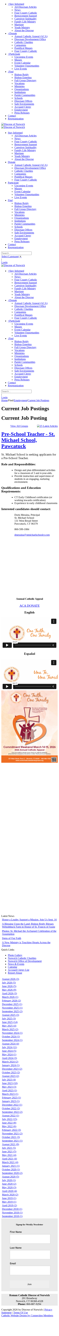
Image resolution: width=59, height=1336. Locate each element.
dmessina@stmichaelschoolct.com (32, 534)
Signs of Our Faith (11, 938)
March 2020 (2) (10, 1194)
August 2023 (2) (10, 1076)
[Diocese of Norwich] (13, 124)
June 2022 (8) (9, 1122)
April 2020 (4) (9, 1191)
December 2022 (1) (12, 1104)
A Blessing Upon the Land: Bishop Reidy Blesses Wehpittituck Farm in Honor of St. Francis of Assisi (28, 925)
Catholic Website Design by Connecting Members (27, 1315)
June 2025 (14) (10, 1022)
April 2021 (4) (9, 1158)
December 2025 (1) (12, 1004)
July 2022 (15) (9, 1119)
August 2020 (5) (10, 1176)
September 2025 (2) (12, 1011)
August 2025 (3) (10, 1015)
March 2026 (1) (10, 997)
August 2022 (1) (10, 1115)
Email (13, 1263)
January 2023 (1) (11, 1101)
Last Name (16, 1247)
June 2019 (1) (9, 1198)
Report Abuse (15, 972)
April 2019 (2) (9, 1205)
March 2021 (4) (10, 1162)
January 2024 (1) (11, 1065)
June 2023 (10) (10, 1083)
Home (4, 400)
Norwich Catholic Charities (22, 958)
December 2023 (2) (12, 1068)
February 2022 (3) (11, 1130)
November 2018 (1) (12, 1212)
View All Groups (19, 426)
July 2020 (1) (9, 1180)
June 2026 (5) (9, 986)
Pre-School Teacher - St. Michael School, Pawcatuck (28, 440)
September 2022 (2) (12, 1112)
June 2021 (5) (9, 1151)
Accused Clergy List (18, 970)
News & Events (16, 964)
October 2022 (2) (11, 1108)
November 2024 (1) (12, 1033)
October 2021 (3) (11, 1137)
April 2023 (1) (9, 1090)
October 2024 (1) (11, 1036)
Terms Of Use (20, 1312)
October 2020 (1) (11, 1169)
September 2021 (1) (12, 1140)
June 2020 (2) (9, 1183)
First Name (16, 1231)
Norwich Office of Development (25, 961)
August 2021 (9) (10, 1144)
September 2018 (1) (12, 1216)
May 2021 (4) (9, 1155)
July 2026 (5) (9, 982)
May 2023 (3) (9, 1086)
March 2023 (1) (10, 1094)
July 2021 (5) (9, 1148)
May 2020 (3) (9, 1187)
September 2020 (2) (12, 1173)
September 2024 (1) (12, 1040)
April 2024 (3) (9, 1058)
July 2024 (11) (9, 1047)
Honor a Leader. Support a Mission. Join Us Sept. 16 (29, 919)
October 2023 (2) (11, 1072)
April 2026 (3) (9, 993)
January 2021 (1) (11, 1166)
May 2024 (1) (9, 1054)
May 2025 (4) (9, 1025)
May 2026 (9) (9, 989)
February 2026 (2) (11, 1000)
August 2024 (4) (10, 1043)
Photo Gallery (15, 955)
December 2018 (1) (12, 1209)
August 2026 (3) (10, 979)
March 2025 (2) (10, 1029)
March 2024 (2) (10, 1061)
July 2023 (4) (9, 1079)
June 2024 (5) (9, 1051)
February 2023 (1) (11, 1097)
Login (4, 262)
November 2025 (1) (12, 1007)
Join (29, 1284)
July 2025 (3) (9, 1018)
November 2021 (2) (12, 1133)
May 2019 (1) (9, 1201)
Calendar (12, 967)
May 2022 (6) (9, 1126)
